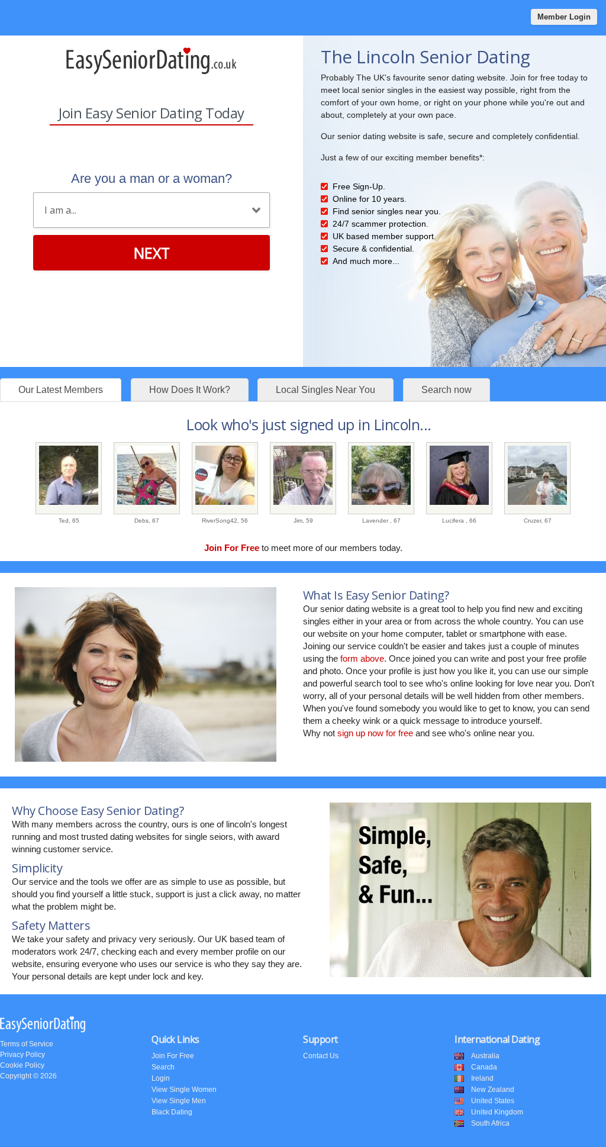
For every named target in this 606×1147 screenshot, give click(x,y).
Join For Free (173, 1056)
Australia (485, 1056)
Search (163, 1067)
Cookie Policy (22, 1065)
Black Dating (172, 1112)
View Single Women (184, 1089)
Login (161, 1078)
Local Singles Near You (325, 390)
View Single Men (179, 1101)
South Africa (490, 1123)
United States (492, 1101)
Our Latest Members (60, 390)
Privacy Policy (22, 1055)
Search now (446, 390)
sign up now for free (375, 733)
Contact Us (321, 1056)
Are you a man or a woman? (151, 178)
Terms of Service (26, 1044)
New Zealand (492, 1089)
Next (152, 253)
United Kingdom (497, 1112)
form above (362, 658)
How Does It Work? (189, 390)
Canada (484, 1067)
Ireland (482, 1078)
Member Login (564, 16)
